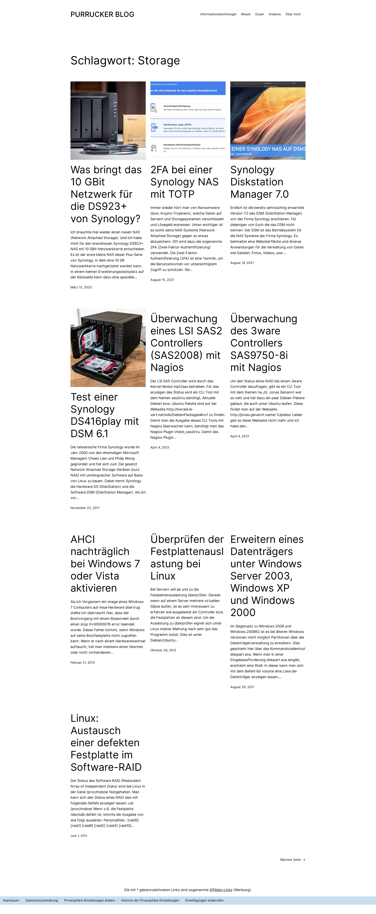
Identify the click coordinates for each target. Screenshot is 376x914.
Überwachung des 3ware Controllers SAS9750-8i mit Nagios (263, 343)
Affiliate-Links (220, 890)
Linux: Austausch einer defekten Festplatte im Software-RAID (106, 742)
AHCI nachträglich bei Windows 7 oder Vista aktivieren (105, 563)
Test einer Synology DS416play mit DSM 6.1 (104, 415)
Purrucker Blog (102, 14)
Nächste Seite (293, 860)
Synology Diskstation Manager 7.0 (259, 182)
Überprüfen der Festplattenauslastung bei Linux (187, 557)
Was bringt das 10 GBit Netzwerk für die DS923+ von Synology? (106, 194)
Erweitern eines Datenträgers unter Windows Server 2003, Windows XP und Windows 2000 (267, 576)
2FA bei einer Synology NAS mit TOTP (184, 182)
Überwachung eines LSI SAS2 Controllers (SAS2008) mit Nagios (186, 343)
